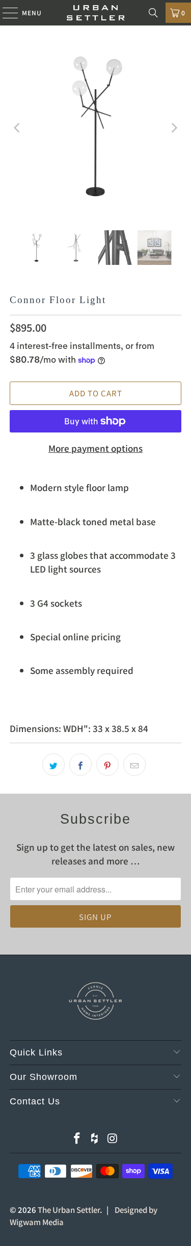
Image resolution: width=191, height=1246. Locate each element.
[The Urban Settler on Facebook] (77, 1138)
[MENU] (5, 13)
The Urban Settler (69, 1209)
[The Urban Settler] (96, 12)
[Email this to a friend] (134, 764)
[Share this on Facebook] (80, 764)
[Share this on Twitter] (53, 764)
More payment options (95, 448)
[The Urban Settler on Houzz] (95, 1138)
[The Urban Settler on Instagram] (112, 1138)
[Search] (153, 13)
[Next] (174, 128)
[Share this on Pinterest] (107, 764)
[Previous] (17, 128)
